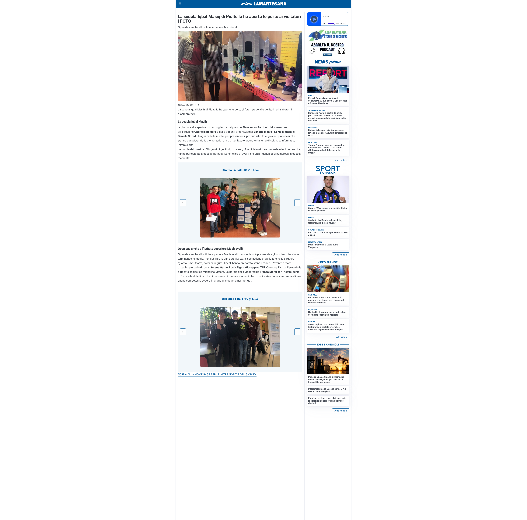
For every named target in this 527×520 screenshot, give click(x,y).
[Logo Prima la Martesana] (263, 4)
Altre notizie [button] (340, 160)
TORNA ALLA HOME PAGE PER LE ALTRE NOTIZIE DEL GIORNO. (217, 374)
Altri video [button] (341, 337)
